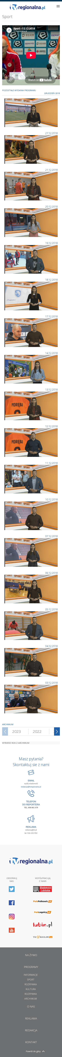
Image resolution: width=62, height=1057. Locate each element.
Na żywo (31, 955)
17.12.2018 (51, 316)
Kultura (31, 989)
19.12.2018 (51, 243)
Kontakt (31, 1042)
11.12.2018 (51, 463)
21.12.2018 (51, 170)
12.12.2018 (51, 426)
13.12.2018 (51, 389)
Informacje (31, 974)
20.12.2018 (51, 206)
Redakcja (31, 1030)
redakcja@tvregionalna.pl (31, 787)
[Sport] (31, 112)
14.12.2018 (51, 353)
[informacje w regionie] (27, 7)
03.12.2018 (51, 682)
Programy (31, 967)
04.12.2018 (51, 646)
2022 (37, 731)
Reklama (31, 1018)
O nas (31, 1006)
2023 (16, 731)
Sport (30, 979)
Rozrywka (31, 984)
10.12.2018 (51, 499)
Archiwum (30, 998)
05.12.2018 (51, 609)
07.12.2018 (51, 536)
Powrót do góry (33, 1051)
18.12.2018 (51, 279)
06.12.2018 (51, 573)
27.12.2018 (51, 133)
